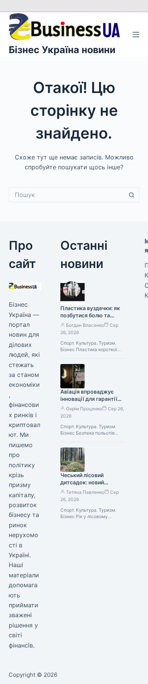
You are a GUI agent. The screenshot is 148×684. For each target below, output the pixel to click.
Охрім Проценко (84, 408)
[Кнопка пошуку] (131, 194)
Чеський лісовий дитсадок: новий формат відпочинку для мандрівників (91, 486)
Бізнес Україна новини (62, 49)
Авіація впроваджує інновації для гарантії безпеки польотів (88, 398)
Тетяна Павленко (85, 492)
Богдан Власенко (85, 325)
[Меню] (135, 34)
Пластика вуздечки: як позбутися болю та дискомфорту (90, 315)
